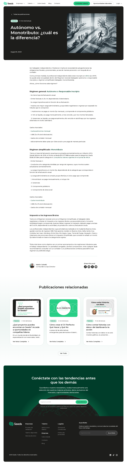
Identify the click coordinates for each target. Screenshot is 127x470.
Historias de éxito (30, 436)
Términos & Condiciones (62, 428)
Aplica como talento (46, 428)
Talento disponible (31, 432)
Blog (49, 3)
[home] (8, 3)
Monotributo (57, 150)
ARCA (87, 76)
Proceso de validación (29, 428)
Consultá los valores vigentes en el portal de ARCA (71, 157)
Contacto (57, 3)
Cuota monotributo (38, 200)
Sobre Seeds (42, 3)
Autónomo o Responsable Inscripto (62, 91)
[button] (20, 3)
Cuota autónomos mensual (40, 131)
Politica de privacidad (61, 433)
